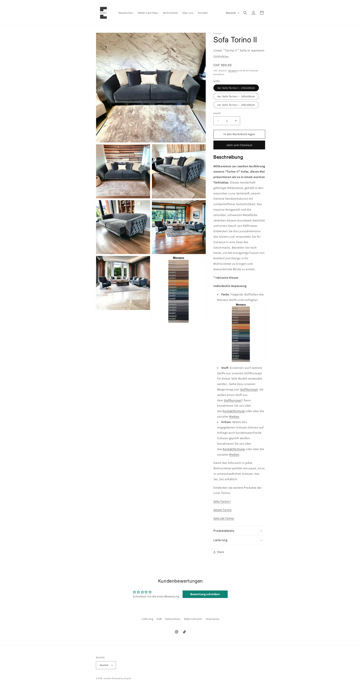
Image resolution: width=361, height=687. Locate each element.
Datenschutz (172, 619)
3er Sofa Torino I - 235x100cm (236, 88)
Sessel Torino (222, 510)
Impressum (212, 619)
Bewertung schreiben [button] (205, 594)
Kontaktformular (234, 411)
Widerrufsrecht (193, 619)
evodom (107, 678)
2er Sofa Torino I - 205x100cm (236, 105)
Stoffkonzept (249, 389)
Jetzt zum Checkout (239, 145)
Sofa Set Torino (223, 518)
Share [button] (220, 552)
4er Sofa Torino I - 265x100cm (236, 96)
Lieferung (147, 619)
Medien (234, 416)
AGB (159, 619)
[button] (245, 13)
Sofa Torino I (222, 501)
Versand (232, 70)
